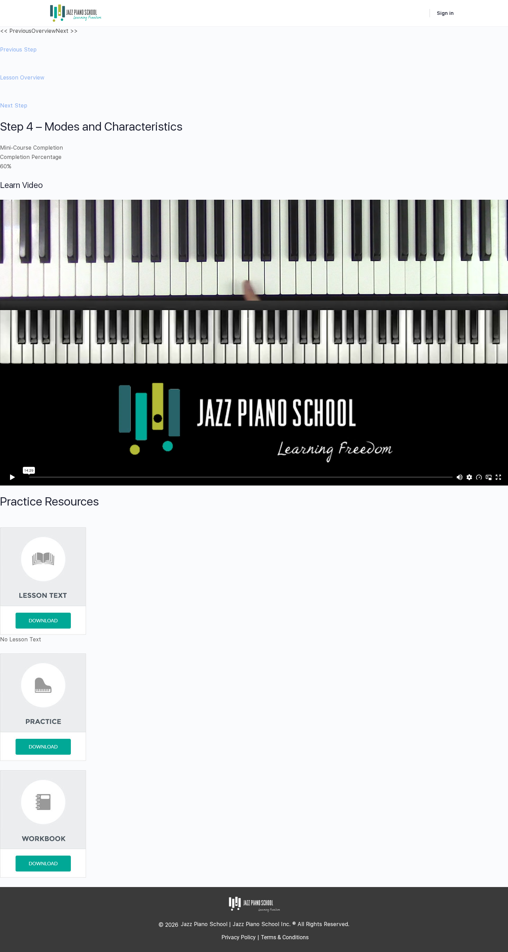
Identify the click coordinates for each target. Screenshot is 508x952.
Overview (43, 31)
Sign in (445, 13)
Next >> (67, 31)
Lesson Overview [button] (22, 77)
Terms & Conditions (285, 937)
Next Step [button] (13, 105)
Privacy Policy (239, 937)
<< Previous (15, 31)
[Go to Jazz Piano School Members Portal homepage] (76, 12)
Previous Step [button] (18, 49)
